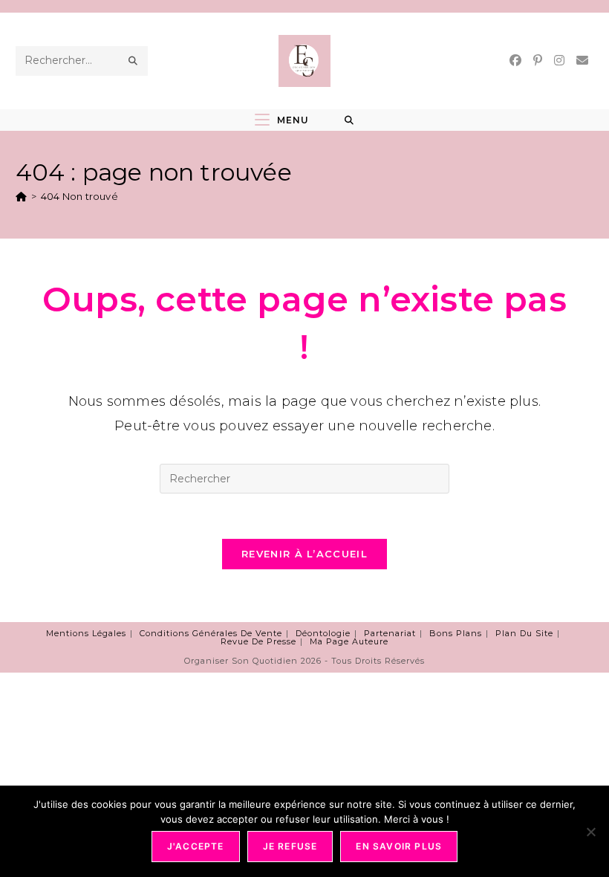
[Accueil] (21, 196)
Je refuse (290, 846)
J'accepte (195, 846)
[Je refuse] (590, 831)
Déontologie (323, 633)
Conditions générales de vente (211, 633)
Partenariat (390, 633)
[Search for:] (349, 120)
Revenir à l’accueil (304, 554)
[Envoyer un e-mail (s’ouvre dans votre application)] (582, 60)
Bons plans (455, 633)
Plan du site (524, 633)
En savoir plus (399, 846)
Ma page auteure (349, 641)
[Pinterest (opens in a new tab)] (537, 60)
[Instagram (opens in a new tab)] (559, 60)
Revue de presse (258, 641)
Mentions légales (86, 633)
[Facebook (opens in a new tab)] (515, 60)
